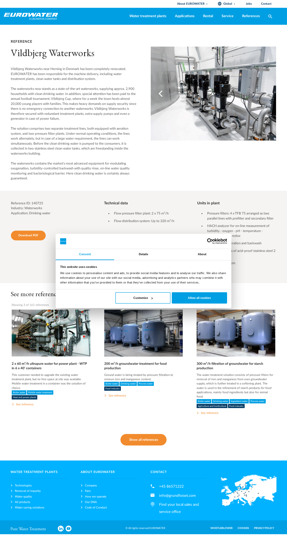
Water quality (23, 496)
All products (22, 502)
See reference (51, 337)
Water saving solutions (29, 507)
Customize (140, 297)
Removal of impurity (28, 491)
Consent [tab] (85, 254)
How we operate (95, 496)
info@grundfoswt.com (177, 496)
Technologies (23, 485)
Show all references (143, 439)
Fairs (88, 491)
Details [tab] (143, 254)
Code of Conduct (96, 507)
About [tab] (202, 254)
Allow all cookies (199, 297)
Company (91, 485)
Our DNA (91, 502)
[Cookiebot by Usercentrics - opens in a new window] (210, 241)
